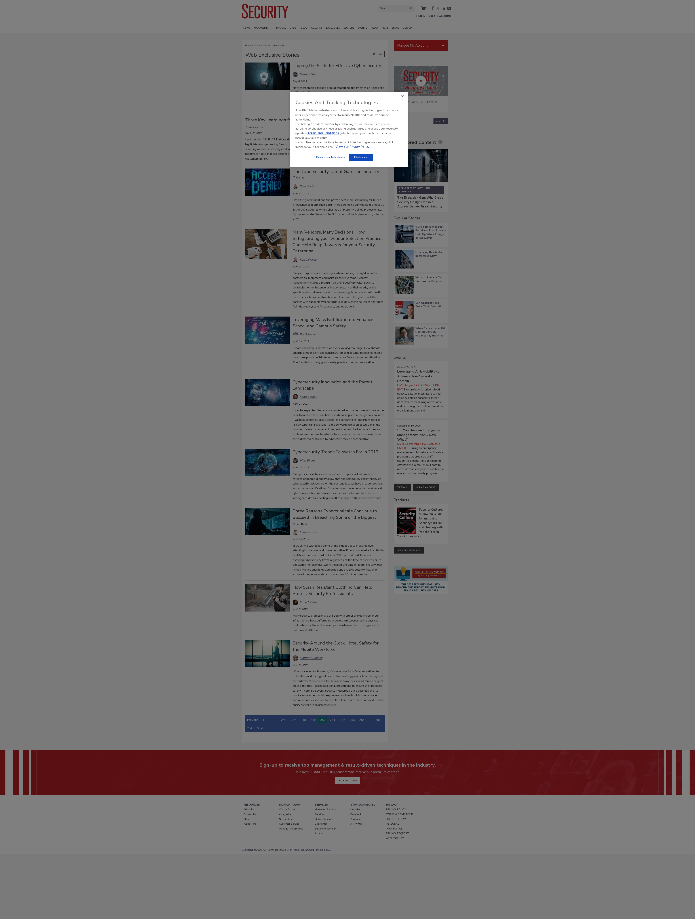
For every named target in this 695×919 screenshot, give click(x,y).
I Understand (361, 157)
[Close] (403, 96)
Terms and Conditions (323, 133)
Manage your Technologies (330, 157)
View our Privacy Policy (352, 147)
